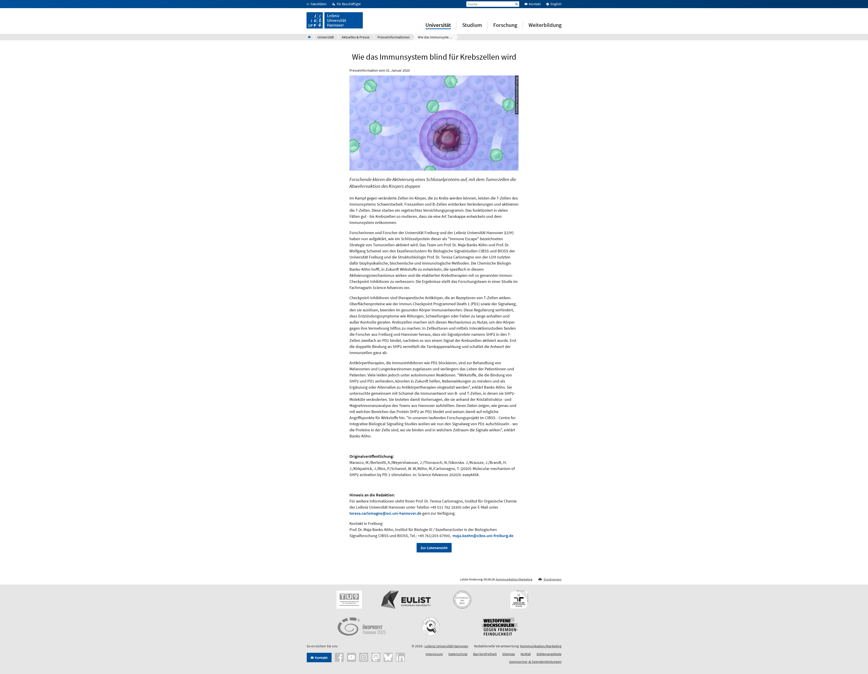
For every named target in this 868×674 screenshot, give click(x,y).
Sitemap (508, 654)
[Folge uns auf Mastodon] (376, 657)
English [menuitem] (555, 4)
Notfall (526, 654)
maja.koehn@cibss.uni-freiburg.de (483, 535)
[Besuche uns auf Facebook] (339, 657)
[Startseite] (308, 37)
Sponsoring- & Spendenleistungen (535, 661)
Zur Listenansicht (434, 547)
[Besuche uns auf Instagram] (363, 657)
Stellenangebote (548, 654)
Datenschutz (457, 654)
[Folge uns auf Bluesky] (388, 657)
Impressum (434, 654)
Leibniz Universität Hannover (446, 646)
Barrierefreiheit (485, 654)
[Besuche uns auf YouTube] (351, 657)
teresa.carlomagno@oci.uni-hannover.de (385, 513)
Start (516, 4)
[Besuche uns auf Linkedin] (400, 657)
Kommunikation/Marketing (514, 579)
